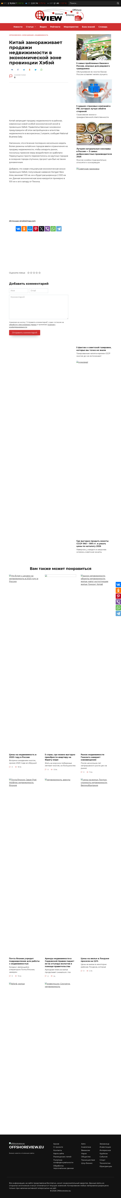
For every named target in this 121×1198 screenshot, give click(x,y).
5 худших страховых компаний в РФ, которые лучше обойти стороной (93, 108)
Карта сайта (58, 1153)
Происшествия (88, 1160)
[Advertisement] (38, 102)
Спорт (102, 1160)
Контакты (57, 1150)
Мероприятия (71, 27)
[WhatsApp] (53, 228)
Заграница (104, 1144)
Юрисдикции (28, 35)
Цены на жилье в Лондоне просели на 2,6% (95, 959)
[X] (41, 228)
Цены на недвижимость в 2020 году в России (22, 755)
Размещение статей (62, 1157)
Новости (18, 27)
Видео (43, 27)
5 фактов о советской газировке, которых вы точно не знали (93, 348)
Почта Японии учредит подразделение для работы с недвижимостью (24, 961)
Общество (86, 1157)
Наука (83, 1153)
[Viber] (47, 228)
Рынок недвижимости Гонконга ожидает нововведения (92, 757)
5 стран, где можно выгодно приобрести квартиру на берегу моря (60, 757)
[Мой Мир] (30, 228)
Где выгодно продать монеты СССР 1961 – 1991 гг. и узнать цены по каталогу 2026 (92, 543)
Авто (83, 1144)
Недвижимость (41, 35)
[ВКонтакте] (18, 228)
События (103, 1157)
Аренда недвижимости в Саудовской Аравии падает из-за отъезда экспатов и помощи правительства (59, 962)
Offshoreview (15, 35)
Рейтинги (55, 27)
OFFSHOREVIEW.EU (26, 1147)
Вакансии (85, 1150)
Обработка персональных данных (63, 1167)
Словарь (102, 27)
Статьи (29, 27)
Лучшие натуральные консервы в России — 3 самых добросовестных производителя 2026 (94, 153)
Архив (56, 1144)
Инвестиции (105, 1147)
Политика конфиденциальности (63, 1161)
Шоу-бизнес (87, 1163)
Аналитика (86, 1147)
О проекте (58, 1147)
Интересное (105, 1150)
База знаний (88, 27)
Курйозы (104, 1153)
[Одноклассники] (24, 228)
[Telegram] (59, 228)
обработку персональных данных (23, 325)
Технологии (105, 1163)
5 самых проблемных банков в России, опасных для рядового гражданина (93, 66)
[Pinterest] (35, 228)
